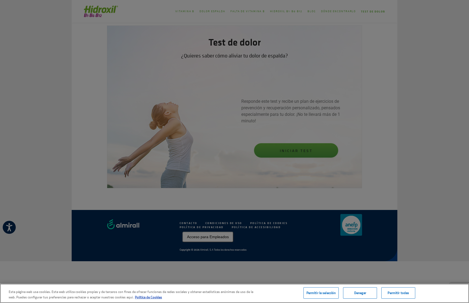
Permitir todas (398, 293)
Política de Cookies (148, 297)
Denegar (360, 293)
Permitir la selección (321, 293)
